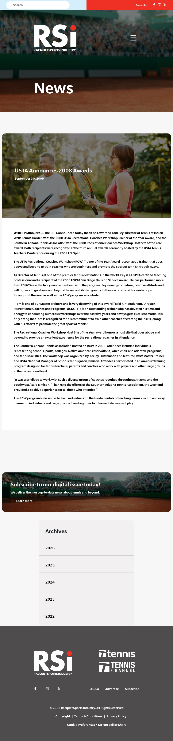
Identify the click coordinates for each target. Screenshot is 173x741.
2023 (50, 599)
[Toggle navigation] (133, 38)
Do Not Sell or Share (112, 724)
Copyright (62, 716)
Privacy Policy (116, 716)
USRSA (94, 689)
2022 (50, 616)
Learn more (24, 501)
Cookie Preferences (81, 724)
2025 (50, 565)
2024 (50, 582)
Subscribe (141, 5)
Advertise (112, 689)
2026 (50, 548)
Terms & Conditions (88, 716)
